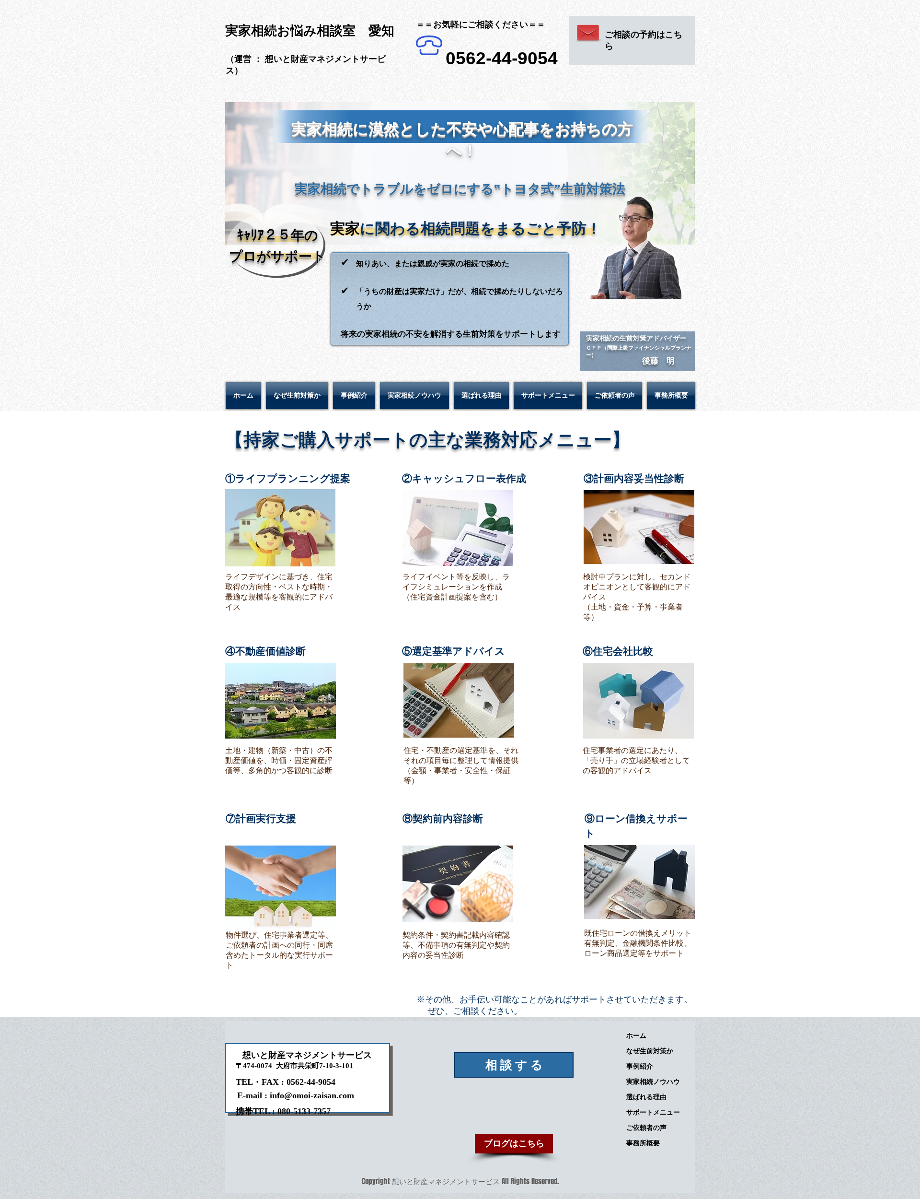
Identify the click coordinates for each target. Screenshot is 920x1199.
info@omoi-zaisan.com (312, 1095)
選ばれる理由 (646, 1097)
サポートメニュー (653, 1112)
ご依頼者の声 (646, 1127)
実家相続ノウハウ (653, 1081)
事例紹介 (639, 1066)
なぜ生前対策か (649, 1050)
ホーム (636, 1035)
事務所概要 (643, 1143)
